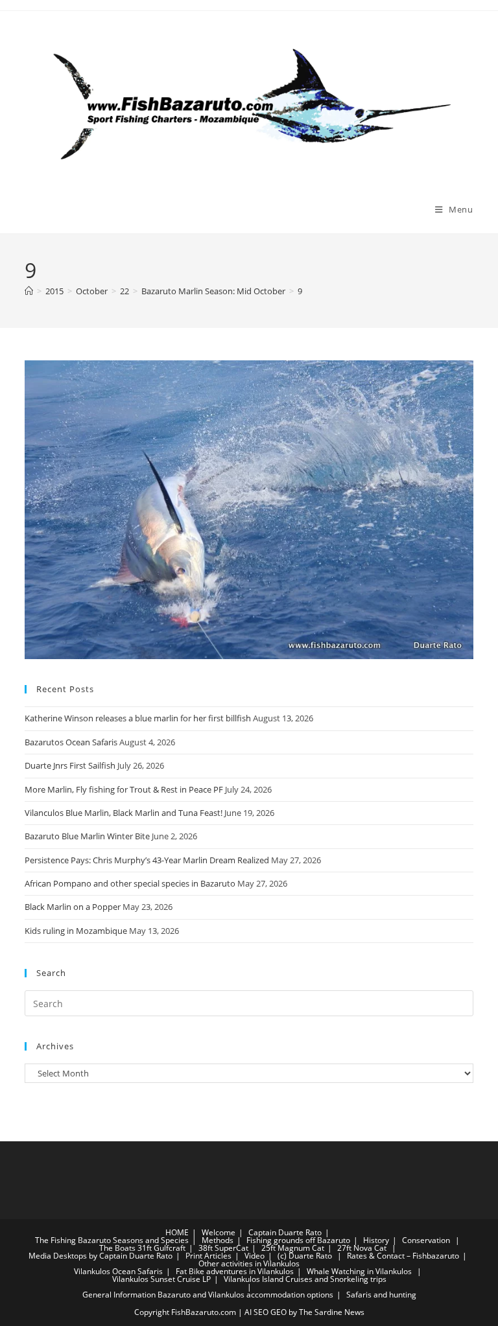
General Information (119, 1294)
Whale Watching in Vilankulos (360, 1271)
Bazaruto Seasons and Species (133, 1240)
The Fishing (55, 1240)
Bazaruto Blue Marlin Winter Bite (87, 836)
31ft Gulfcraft (161, 1247)
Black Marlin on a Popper (73, 907)
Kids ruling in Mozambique (76, 930)
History (376, 1240)
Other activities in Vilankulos (249, 1263)
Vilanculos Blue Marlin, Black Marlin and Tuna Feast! (123, 813)
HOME (177, 1232)
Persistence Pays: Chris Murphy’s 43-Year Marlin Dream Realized (147, 860)
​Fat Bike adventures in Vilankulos (235, 1271)
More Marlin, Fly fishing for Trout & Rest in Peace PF (124, 789)
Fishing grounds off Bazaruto (298, 1240)
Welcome (218, 1232)
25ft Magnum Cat (292, 1247)
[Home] (29, 291)
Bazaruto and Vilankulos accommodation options (245, 1294)
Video (254, 1255)
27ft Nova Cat (361, 1247)
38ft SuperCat (223, 1247)
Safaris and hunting (381, 1294)
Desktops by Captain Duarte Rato (112, 1255)
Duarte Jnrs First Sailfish (70, 765)
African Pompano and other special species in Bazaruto (130, 883)
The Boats (117, 1247)
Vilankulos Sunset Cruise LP (161, 1279)
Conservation (426, 1240)
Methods (217, 1240)
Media (40, 1255)
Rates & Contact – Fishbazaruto (403, 1255)
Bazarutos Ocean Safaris (71, 742)
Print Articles (208, 1255)
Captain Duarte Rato (285, 1232)
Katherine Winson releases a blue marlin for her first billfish (138, 718)
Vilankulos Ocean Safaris (118, 1271)
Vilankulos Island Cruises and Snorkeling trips (305, 1279)
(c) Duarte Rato (305, 1255)
